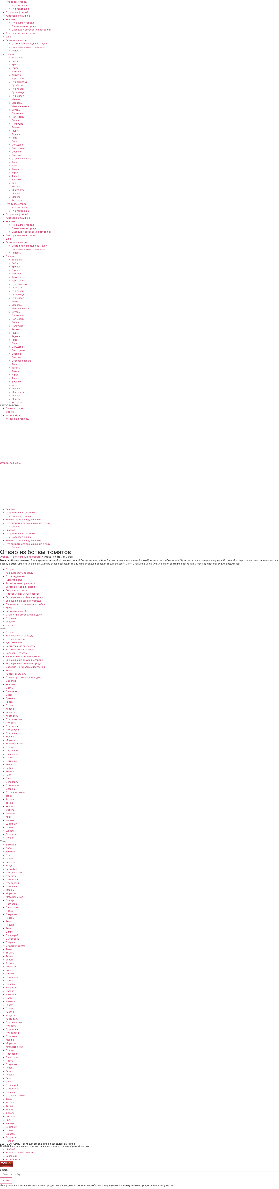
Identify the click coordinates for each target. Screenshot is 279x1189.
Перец (15, 120)
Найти (6, 1180)
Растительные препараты (20, 583)
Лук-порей (18, 88)
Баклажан (17, 57)
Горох (15, 67)
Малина (16, 99)
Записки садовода (16, 40)
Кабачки (16, 71)
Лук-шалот (18, 95)
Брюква (16, 64)
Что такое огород (16, 1)
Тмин (14, 162)
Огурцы (16, 109)
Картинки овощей (16, 611)
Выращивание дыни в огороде (23, 600)
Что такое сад (20, 5)
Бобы (15, 61)
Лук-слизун (18, 92)
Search (4, 1170)
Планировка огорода (24, 26)
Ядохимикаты (14, 579)
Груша (9, 705)
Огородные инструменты (20, 512)
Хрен (14, 182)
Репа (14, 137)
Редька (16, 134)
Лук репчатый (20, 81)
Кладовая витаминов (18, 15)
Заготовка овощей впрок (20, 586)
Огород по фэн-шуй (17, 12)
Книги (9, 607)
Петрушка (17, 123)
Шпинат (16, 193)
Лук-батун (17, 85)
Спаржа (16, 155)
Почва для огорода (23, 22)
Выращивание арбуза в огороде (24, 597)
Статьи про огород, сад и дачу (30, 43)
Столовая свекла (21, 158)
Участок (10, 19)
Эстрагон (17, 200)
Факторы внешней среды (20, 33)
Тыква (15, 169)
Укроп (15, 172)
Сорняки (17, 151)
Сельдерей (18, 144)
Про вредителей (15, 576)
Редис (15, 130)
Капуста (16, 74)
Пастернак (18, 113)
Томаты (16, 165)
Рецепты (16, 50)
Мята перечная (20, 106)
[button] (139, 628)
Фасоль (16, 176)
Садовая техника (22, 516)
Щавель (16, 196)
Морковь (17, 102)
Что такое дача (20, 8)
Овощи (10, 54)
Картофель (18, 78)
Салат (15, 141)
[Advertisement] (87, 440)
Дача (8, 36)
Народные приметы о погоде (28, 47)
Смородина (18, 148)
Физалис (17, 179)
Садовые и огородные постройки (31, 29)
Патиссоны (18, 116)
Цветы (9, 625)
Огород (10, 569)
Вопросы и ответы (16, 590)
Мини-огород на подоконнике (23, 519)
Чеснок (16, 186)
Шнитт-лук (18, 189)
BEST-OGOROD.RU (10, 405)
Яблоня (10, 837)
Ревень (16, 127)
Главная (10, 509)
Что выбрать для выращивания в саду (28, 523)
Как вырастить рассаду (19, 572)
